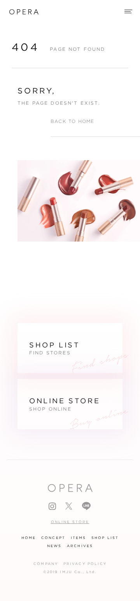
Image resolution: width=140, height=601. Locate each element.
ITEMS (78, 537)
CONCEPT (53, 537)
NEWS (54, 546)
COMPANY (45, 563)
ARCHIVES (80, 546)
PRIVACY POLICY (85, 563)
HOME (28, 537)
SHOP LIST (105, 537)
